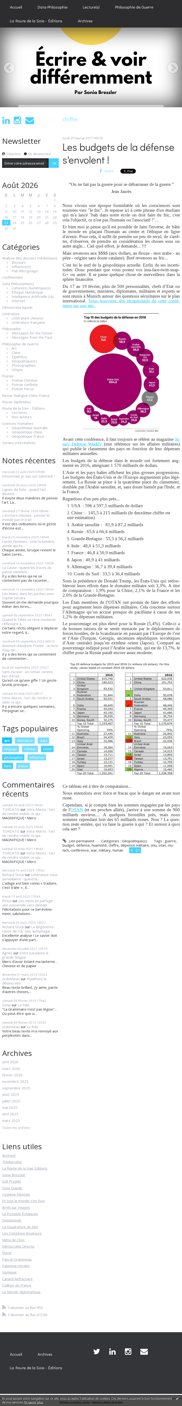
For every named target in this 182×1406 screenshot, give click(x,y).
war (94, 850)
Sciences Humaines (17, 423)
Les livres (19, 412)
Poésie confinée (25, 384)
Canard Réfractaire (17, 1278)
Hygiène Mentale (16, 1194)
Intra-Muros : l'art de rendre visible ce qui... (27, 699)
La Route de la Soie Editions (24, 1168)
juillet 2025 (11, 1101)
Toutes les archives (16, 1128)
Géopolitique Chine (27, 432)
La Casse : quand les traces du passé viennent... (26, 569)
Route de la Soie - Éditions (23, 408)
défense (83, 845)
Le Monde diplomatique (21, 1291)
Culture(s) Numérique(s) (31, 288)
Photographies (24, 365)
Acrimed (8, 1155)
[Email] (29, 120)
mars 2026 (11, 1068)
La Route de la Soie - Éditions (36, 20)
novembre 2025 (15, 1081)
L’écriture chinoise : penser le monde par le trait (26, 517)
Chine (16, 352)
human (118, 850)
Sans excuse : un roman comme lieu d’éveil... (27, 673)
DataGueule (11, 1220)
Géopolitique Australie (30, 428)
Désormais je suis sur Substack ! (28, 476)
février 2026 (12, 1075)
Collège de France (16, 1285)
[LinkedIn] (6, 120)
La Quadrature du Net (20, 1226)
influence (37, 757)
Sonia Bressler (14, 1174)
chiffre (114, 845)
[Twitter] (96, 1351)
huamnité (99, 845)
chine (47, 748)
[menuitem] (16, 7)
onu (154, 845)
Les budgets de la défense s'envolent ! (118, 153)
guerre (170, 841)
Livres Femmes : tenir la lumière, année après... (28, 543)
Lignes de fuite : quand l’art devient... (24, 491)
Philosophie (11, 329)
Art (14, 348)
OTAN (76, 809)
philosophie (13, 757)
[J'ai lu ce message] (177, 1398)
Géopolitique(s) (24, 361)
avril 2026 (10, 1062)
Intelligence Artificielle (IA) (33, 296)
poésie (23, 766)
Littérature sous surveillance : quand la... (30, 876)
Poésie (8, 376)
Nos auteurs (22, 417)
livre (7, 766)
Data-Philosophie (53, 6)
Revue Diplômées (16, 402)
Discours (19, 262)
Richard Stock (13, 874)
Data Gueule (12, 1188)
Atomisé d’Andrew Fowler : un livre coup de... (30, 647)
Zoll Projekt (11, 1181)
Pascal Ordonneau (17, 1259)
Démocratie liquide (17, 307)
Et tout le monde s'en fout (23, 1200)
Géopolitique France (28, 436)
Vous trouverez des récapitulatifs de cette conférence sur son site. (121, 303)
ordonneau (11, 978)
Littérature (11, 314)
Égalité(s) (19, 357)
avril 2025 (10, 1114)
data (43, 740)
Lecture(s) (91, 6)
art (7, 740)
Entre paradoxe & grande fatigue (25, 955)
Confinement (12, 277)
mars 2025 (11, 1120)
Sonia (6, 1005)
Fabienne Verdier (16, 1265)
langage (10, 748)
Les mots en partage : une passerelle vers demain (28, 902)
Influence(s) (21, 266)
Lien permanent (81, 841)
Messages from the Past (32, 337)
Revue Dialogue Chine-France (26, 395)
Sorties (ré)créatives (19, 443)
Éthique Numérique (27, 292)
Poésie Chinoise (24, 380)
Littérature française (28, 322)
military (105, 850)
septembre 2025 (16, 1088)
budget (68, 845)
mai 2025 (9, 1107)
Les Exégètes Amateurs (22, 1233)
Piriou (6, 900)
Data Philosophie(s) (18, 283)
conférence (80, 850)
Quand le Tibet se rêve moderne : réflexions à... (29, 621)
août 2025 (10, 1094)
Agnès (7, 953)
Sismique (9, 1272)
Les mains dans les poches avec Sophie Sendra (28, 595)
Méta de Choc (13, 1239)
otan (162, 845)
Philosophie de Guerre (134, 6)
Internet (18, 301)
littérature (25, 740)
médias (30, 748)
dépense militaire (135, 845)
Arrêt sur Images (16, 1207)
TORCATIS (10, 809)
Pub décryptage (25, 271)
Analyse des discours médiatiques (30, 258)
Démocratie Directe (18, 1246)
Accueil (16, 6)
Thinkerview (12, 1161)
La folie (23, 1005)
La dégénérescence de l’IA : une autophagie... (28, 928)
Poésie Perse (23, 389)
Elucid (6, 1252)
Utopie (17, 369)
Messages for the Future (32, 333)
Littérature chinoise (27, 318)
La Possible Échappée (20, 1213)
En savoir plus (33, 1402)
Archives (85, 20)
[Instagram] (17, 120)
